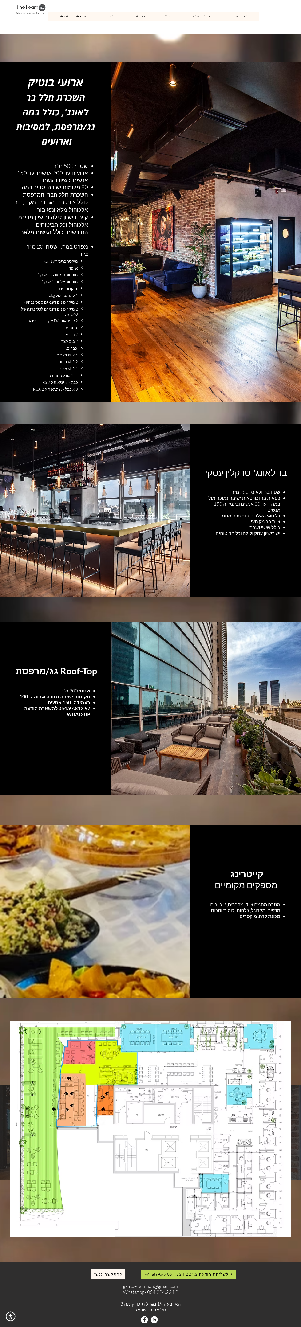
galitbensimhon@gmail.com (150, 1286)
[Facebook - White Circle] (144, 1319)
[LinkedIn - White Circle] (154, 1319)
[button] (10, 1316)
